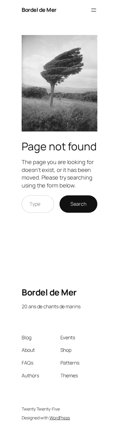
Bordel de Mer (39, 9)
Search (78, 204)
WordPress (59, 418)
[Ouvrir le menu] (93, 10)
